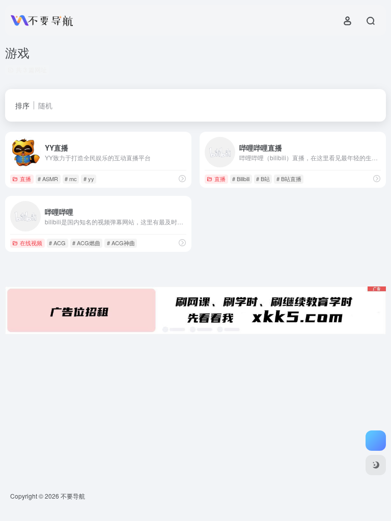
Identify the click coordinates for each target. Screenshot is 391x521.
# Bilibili (240, 179)
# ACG (57, 243)
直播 (25, 179)
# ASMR (48, 179)
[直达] (182, 178)
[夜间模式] (376, 465)
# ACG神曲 (121, 243)
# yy (88, 179)
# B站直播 (288, 179)
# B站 (263, 179)
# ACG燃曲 (86, 243)
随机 (45, 105)
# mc (71, 179)
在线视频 (31, 243)
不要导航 (73, 495)
